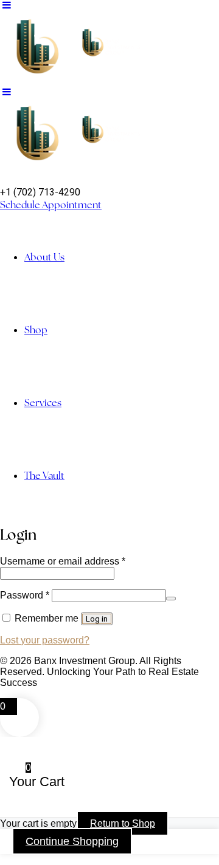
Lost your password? (44, 640)
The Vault (44, 475)
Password (24, 595)
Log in (97, 618)
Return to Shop (122, 823)
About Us (44, 257)
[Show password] (171, 598)
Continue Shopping (72, 841)
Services (42, 402)
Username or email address (62, 561)
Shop (35, 330)
